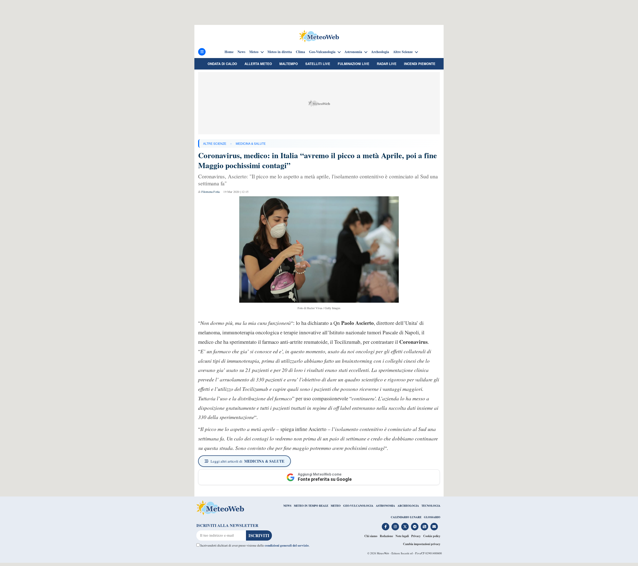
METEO (336, 506)
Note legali (402, 536)
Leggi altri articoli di (247, 461)
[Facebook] (385, 526)
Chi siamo (370, 536)
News (241, 51)
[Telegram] (414, 526)
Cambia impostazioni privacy (421, 544)
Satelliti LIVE (317, 63)
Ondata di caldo (222, 63)
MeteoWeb (383, 553)
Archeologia (380, 51)
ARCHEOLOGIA (408, 506)
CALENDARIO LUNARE (406, 517)
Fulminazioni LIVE (353, 63)
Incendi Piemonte (419, 63)
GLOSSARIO (432, 517)
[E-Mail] (434, 526)
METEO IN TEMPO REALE (311, 506)
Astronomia (353, 51)
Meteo (253, 51)
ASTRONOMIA (385, 506)
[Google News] (424, 526)
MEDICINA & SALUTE (251, 143)
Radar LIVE (387, 63)
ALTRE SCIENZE (214, 143)
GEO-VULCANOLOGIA (358, 506)
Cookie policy (431, 536)
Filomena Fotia (210, 192)
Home (229, 51)
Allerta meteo (258, 63)
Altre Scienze (403, 51)
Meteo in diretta (279, 51)
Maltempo (288, 63)
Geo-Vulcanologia (322, 51)
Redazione (386, 536)
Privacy (416, 536)
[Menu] (202, 52)
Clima (300, 51)
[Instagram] (395, 526)
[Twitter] (405, 526)
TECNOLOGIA (430, 506)
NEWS (287, 506)
